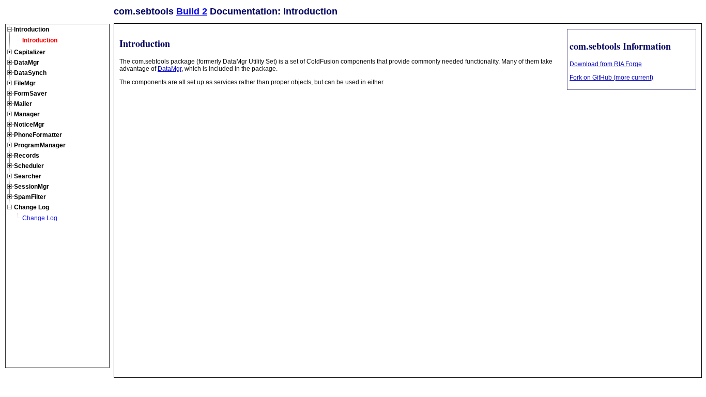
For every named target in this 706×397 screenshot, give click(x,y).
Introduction (39, 40)
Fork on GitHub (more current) (611, 77)
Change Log (39, 218)
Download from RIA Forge (606, 64)
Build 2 (191, 11)
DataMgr (169, 68)
